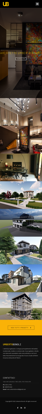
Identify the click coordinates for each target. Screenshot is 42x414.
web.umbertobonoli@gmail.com (16, 389)
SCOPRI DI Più (21, 58)
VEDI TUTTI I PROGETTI (19, 328)
